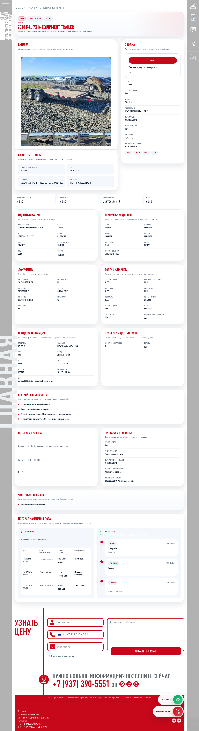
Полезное (128, 698)
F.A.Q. (50, 698)
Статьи (117, 698)
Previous (26, 94)
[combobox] (60, 635)
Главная (19, 8)
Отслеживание (73, 698)
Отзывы (148, 698)
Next (106, 94)
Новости (138, 698)
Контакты (59, 698)
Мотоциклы (107, 698)
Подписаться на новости (62, 656)
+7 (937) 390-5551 (81, 683)
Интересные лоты (91, 698)
